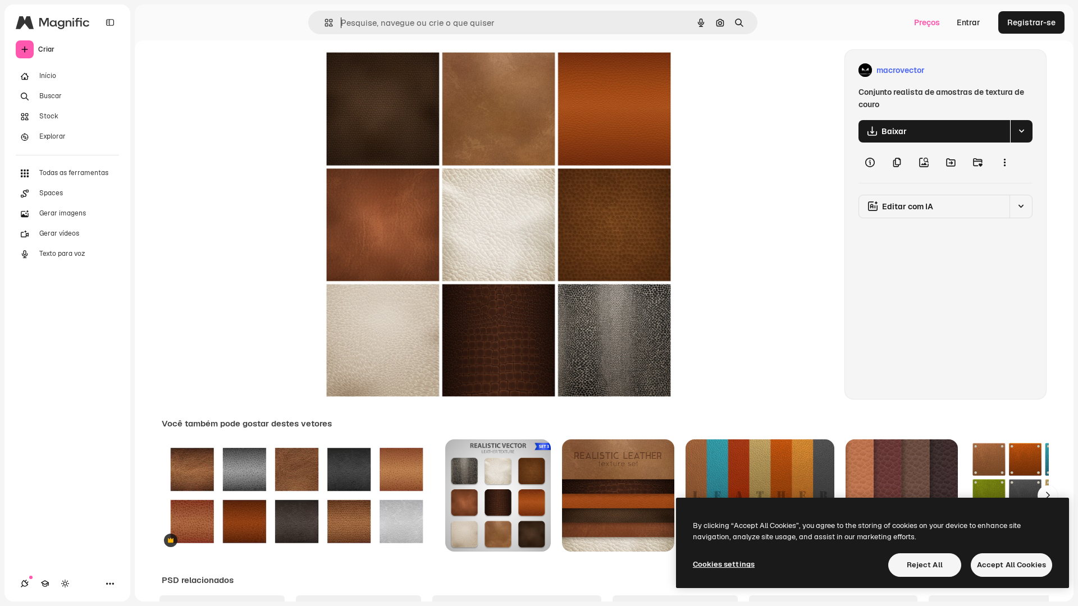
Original (395, 70)
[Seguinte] (1048, 495)
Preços (927, 22)
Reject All (925, 565)
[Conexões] (25, 584)
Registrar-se (1031, 22)
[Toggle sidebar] (110, 22)
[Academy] (45, 584)
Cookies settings (724, 564)
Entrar (968, 22)
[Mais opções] (1004, 163)
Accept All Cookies (1011, 565)
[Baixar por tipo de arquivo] (1021, 131)
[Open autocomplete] (324, 23)
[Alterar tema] (65, 584)
